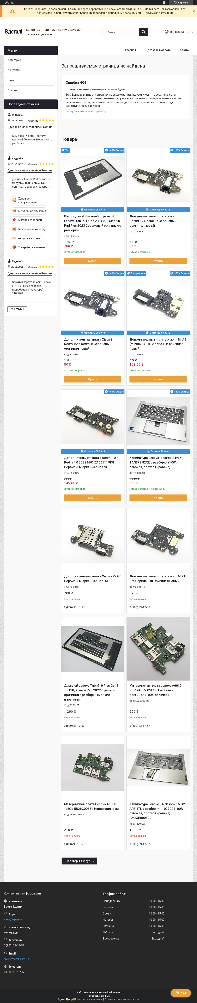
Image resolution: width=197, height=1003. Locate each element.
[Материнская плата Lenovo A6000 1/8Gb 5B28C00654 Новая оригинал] (92, 767)
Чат (183, 993)
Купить (92, 260)
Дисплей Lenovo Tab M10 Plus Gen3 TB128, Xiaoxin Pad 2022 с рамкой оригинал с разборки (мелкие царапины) (91, 692)
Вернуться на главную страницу (86, 111)
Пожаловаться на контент (88, 999)
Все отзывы (16, 309)
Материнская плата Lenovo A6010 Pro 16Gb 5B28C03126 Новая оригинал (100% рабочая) (155, 690)
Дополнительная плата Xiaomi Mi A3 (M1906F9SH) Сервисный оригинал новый (157, 344)
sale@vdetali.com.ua (16, 958)
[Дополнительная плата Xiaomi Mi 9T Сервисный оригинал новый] (92, 539)
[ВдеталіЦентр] (13, 32)
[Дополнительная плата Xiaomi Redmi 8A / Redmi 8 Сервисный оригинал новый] (92, 302)
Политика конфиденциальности (121, 999)
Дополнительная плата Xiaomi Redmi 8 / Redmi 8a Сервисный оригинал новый (153, 220)
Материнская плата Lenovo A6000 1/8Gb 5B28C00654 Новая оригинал (91, 806)
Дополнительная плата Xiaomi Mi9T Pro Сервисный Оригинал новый (157, 578)
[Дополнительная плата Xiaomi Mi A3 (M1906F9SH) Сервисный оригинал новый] (158, 302)
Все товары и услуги (78, 861)
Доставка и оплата (158, 50)
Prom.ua (115, 992)
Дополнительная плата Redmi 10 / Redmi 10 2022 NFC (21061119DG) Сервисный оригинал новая (91, 462)
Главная (130, 50)
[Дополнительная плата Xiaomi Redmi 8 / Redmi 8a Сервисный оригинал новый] (158, 179)
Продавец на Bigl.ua (99, 996)
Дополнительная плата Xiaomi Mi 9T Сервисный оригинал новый (92, 578)
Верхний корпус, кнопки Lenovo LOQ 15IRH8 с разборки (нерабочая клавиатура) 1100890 (32, 288)
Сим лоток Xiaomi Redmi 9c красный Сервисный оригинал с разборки (32, 139)
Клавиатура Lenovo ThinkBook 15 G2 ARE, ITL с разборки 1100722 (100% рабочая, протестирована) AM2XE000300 (157, 811)
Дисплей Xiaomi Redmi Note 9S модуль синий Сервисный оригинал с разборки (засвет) (31, 183)
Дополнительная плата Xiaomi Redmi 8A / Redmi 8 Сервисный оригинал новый (88, 344)
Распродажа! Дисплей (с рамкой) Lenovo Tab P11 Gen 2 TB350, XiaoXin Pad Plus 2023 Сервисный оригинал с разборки (92, 223)
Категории (14, 60)
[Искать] (143, 32)
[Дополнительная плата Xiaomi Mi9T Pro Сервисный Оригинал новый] (158, 539)
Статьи (184, 50)
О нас (11, 80)
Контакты (14, 70)
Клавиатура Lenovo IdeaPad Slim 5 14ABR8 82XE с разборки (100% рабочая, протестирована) (155, 462)
